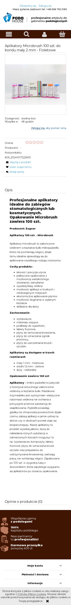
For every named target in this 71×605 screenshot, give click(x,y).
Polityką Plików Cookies (32, 594)
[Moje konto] (44, 34)
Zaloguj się (38, 128)
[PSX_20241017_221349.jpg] (35, 84)
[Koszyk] (62, 34)
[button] (9, 34)
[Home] (35, 17)
